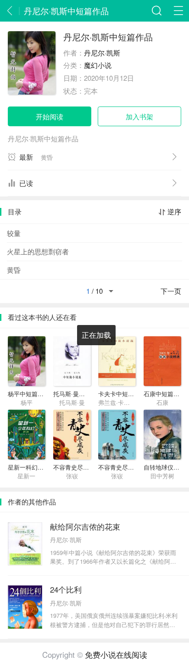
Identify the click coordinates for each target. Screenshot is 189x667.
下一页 (171, 291)
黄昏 (14, 270)
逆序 (174, 212)
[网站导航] (178, 11)
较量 (14, 233)
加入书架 (139, 116)
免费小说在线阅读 (116, 654)
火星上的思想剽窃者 (38, 251)
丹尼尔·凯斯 (102, 52)
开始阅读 (49, 116)
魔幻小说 (97, 65)
